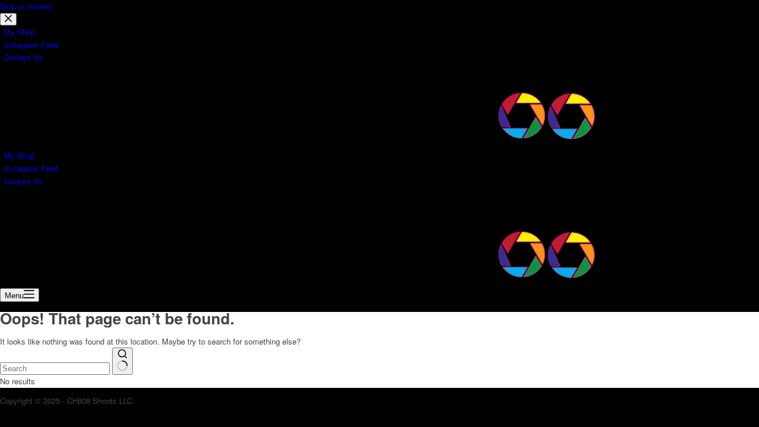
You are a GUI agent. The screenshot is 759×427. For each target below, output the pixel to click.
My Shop (19, 155)
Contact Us (23, 181)
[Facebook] (7, 208)
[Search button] (122, 361)
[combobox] (55, 368)
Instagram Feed (31, 168)
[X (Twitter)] (21, 208)
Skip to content (26, 6)
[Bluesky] (49, 208)
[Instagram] (35, 208)
